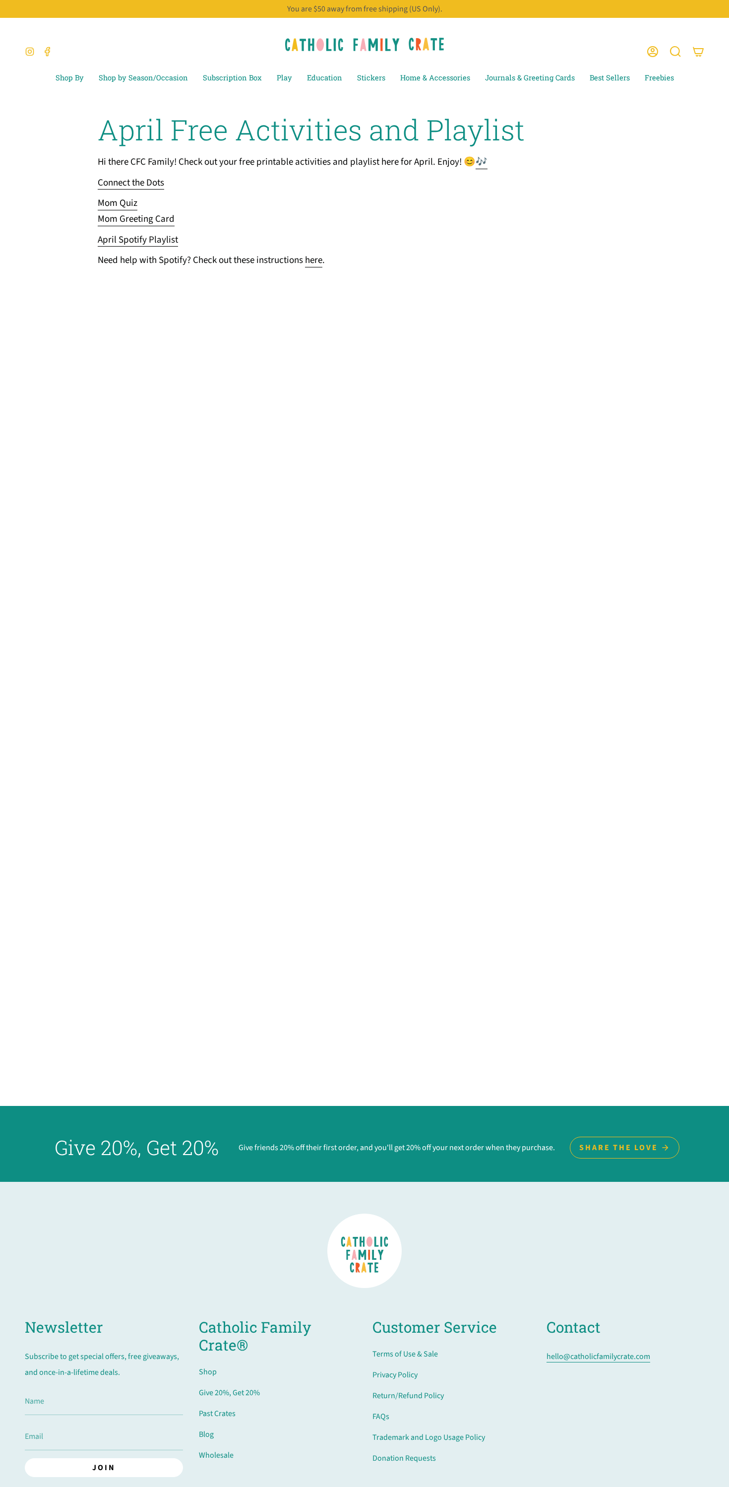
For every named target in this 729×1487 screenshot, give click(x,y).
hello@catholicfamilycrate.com (598, 1356)
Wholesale (216, 1455)
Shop (208, 1371)
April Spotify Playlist (138, 240)
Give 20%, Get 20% (229, 1392)
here (313, 260)
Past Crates (217, 1413)
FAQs (380, 1416)
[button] (675, 52)
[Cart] (698, 52)
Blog (206, 1434)
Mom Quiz (117, 203)
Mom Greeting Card (136, 219)
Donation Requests (404, 1458)
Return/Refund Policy (408, 1395)
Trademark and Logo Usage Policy (428, 1437)
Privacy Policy (395, 1374)
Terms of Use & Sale (405, 1354)
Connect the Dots (131, 183)
